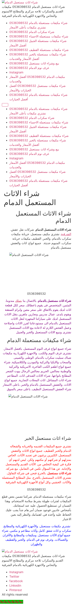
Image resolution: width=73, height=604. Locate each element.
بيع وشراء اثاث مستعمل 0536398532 (34, 63)
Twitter (14, 576)
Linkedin (15, 585)
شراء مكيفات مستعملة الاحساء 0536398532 (38, 36)
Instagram (16, 572)
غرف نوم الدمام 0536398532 (29, 68)
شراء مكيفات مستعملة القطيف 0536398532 (39, 50)
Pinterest (15, 590)
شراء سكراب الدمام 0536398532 (31, 32)
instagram (16, 72)
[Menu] (5, 105)
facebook (16, 581)
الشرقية (66, 234)
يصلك (18, 301)
